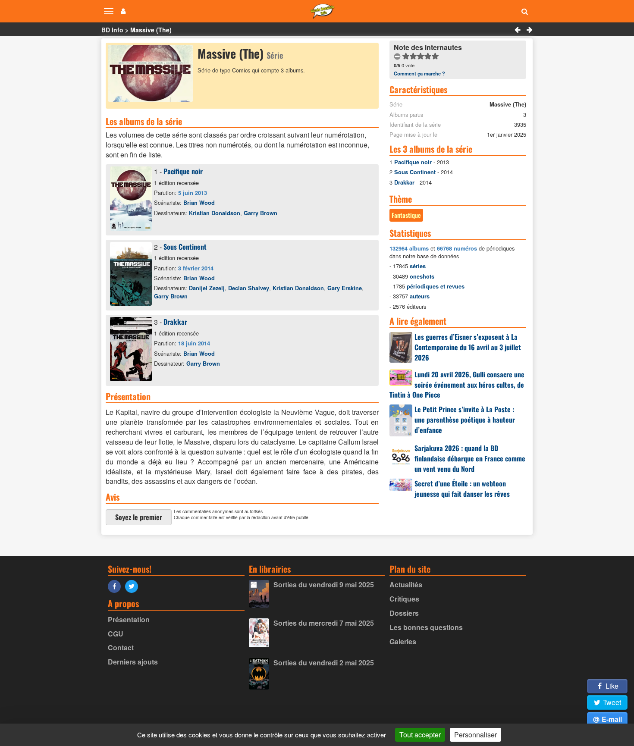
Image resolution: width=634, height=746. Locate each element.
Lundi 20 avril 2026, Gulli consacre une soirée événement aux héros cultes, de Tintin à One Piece (456, 384)
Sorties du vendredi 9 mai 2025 (323, 584)
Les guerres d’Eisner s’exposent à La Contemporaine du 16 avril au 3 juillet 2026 (467, 347)
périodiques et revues (436, 286)
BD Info (112, 29)
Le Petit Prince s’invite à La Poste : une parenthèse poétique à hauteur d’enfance (464, 419)
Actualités (405, 584)
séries (418, 266)
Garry (260, 213)
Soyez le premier (138, 517)
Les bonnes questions (426, 627)
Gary (344, 288)
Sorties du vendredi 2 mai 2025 (323, 663)
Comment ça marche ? (419, 73)
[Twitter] (133, 586)
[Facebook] (116, 586)
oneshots (422, 276)
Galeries (402, 641)
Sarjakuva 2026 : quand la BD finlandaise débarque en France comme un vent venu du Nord (469, 458)
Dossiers (404, 613)
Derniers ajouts (133, 662)
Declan (248, 288)
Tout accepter (420, 735)
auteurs (420, 296)
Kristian (214, 213)
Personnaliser (475, 735)
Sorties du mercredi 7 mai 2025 (323, 623)
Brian (199, 203)
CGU (115, 634)
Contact (121, 647)
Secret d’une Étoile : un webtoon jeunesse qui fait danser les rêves (462, 488)
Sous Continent (185, 246)
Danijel (207, 288)
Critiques (404, 599)
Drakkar (175, 322)
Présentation (129, 619)
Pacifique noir (183, 171)
